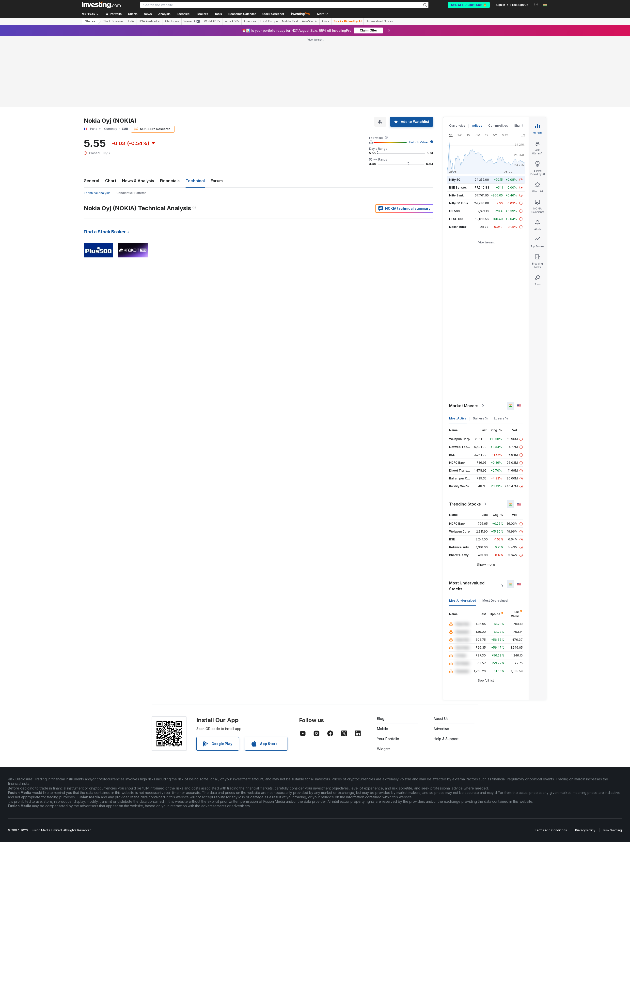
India (131, 21)
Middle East (290, 21)
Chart (110, 109)
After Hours (171, 21)
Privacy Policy (585, 759)
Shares (90, 21)
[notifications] (536, 4)
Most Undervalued (462, 529)
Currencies (457, 54)
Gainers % (480, 347)
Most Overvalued (495, 529)
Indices (477, 54)
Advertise (441, 657)
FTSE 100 (456, 148)
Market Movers (463, 334)
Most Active (458, 347)
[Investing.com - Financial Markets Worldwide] (101, 4)
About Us (441, 647)
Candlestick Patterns (131, 122)
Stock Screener (273, 14)
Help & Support (446, 668)
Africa (325, 21)
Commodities (498, 54)
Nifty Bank (456, 124)
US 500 (454, 140)
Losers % (501, 347)
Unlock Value (418, 71)
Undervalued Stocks (379, 21)
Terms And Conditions (551, 759)
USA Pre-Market (149, 21)
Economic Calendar (242, 14)
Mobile (382, 657)
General (91, 109)
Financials (170, 109)
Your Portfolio (388, 668)
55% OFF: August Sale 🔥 (469, 5)
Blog (380, 647)
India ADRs (231, 21)
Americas (250, 21)
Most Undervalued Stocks (467, 514)
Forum (217, 109)
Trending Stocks (465, 433)
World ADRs (212, 21)
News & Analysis (138, 109)
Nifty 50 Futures (460, 132)
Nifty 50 (454, 108)
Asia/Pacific (309, 21)
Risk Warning (612, 759)
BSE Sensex (458, 116)
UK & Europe (269, 21)
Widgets (384, 678)
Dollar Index (458, 156)
